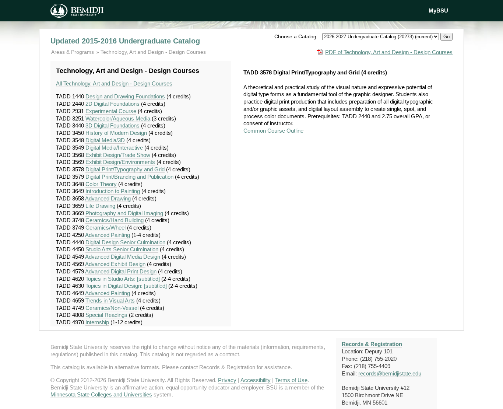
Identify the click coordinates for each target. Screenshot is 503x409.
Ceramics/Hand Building (114, 220)
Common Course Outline (273, 130)
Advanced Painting (107, 235)
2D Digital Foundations (112, 104)
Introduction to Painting (112, 191)
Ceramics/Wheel (105, 227)
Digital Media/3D (105, 140)
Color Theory (101, 184)
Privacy (227, 380)
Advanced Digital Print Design (120, 271)
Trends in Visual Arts (110, 300)
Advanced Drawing (108, 198)
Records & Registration (372, 344)
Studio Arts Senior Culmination (121, 249)
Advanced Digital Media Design (122, 257)
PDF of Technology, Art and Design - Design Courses (389, 52)
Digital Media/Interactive (114, 147)
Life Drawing (100, 206)
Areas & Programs (73, 52)
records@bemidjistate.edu (389, 373)
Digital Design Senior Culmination (125, 242)
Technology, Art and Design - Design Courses (153, 52)
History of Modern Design (116, 133)
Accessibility (255, 380)
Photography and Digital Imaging (124, 213)
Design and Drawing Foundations (125, 96)
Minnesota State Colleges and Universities (101, 394)
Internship (97, 322)
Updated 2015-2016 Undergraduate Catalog (125, 41)
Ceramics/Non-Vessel (111, 308)
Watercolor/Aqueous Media (117, 118)
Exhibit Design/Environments (120, 162)
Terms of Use (291, 380)
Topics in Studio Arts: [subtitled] (122, 279)
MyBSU (438, 10)
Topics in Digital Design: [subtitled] (126, 286)
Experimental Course (110, 111)
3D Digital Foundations (112, 125)
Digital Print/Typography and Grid (125, 169)
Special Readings (106, 315)
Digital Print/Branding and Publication (129, 177)
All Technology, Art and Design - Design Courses (114, 83)
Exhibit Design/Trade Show (117, 155)
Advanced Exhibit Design (115, 264)
